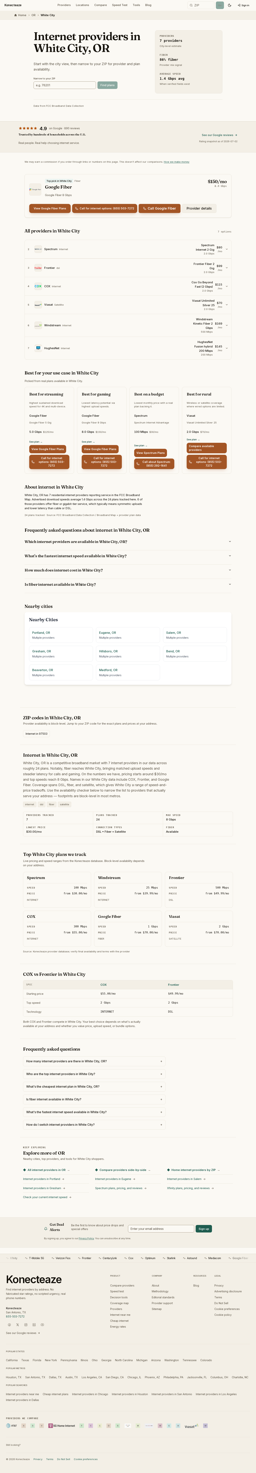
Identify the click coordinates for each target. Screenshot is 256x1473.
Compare (100, 5)
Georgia (106, 1360)
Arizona (156, 1360)
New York (51, 1360)
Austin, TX (71, 1377)
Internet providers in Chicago (90, 1394)
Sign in (245, 5)
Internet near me (120, 1314)
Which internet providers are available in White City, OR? (76, 541)
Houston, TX (14, 1377)
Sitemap (157, 1309)
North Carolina (124, 1360)
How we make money (176, 161)
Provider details (199, 208)
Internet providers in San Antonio (172, 1394)
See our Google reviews (217, 135)
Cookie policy (223, 1314)
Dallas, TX (55, 1377)
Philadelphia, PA (173, 1377)
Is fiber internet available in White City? (60, 584)
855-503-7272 (15, 1316)
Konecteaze (13, 5)
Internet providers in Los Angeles (216, 1394)
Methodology (160, 1291)
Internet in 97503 (36, 733)
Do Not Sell (221, 1303)
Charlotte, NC (240, 1377)
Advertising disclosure (228, 1291)
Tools (136, 5)
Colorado (206, 1360)
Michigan (141, 1360)
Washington (171, 1360)
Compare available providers (201, 447)
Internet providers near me (22, 1394)
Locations (82, 5)
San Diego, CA (115, 1377)
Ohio (95, 1360)
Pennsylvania (69, 1360)
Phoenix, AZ (152, 1377)
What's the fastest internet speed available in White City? (75, 555)
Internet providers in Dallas (22, 1400)
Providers (64, 5)
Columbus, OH (219, 1377)
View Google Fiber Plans (50, 208)
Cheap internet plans (55, 1394)
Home (22, 15)
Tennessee (190, 1360)
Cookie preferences (227, 1309)
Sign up (204, 1229)
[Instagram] (25, 1324)
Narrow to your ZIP (44, 78)
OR (33, 15)
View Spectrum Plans (150, 452)
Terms (218, 1297)
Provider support (162, 1303)
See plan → (36, 441)
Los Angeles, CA (92, 1377)
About (155, 1285)
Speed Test (119, 5)
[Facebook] (9, 1324)
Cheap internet (119, 1320)
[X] (17, 1324)
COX (103, 985)
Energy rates (118, 1326)
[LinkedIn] (34, 1324)
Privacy (219, 1285)
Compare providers (122, 1285)
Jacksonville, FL (197, 1377)
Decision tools (119, 1297)
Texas (25, 1360)
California (12, 1360)
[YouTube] (42, 1324)
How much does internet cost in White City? (64, 570)
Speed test (117, 1291)
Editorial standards (163, 1297)
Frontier (173, 985)
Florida (37, 1360)
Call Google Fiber (162, 208)
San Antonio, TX (35, 1377)
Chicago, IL (134, 1377)
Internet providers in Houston (130, 1394)
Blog (148, 5)
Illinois (84, 1360)
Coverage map (119, 1303)
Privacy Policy (86, 1238)
